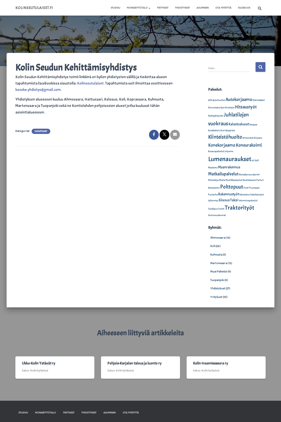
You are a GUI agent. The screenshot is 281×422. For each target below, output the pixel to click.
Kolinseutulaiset (90, 83)
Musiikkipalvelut (233, 180)
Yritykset (162, 7)
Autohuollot (219, 100)
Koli (212, 246)
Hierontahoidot (216, 107)
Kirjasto (258, 138)
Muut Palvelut (218, 271)
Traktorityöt (239, 207)
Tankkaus (213, 208)
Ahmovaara (217, 238)
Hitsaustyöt (246, 107)
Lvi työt (255, 160)
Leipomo (229, 151)
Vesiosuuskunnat (217, 215)
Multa (222, 180)
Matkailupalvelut (223, 174)
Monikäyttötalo (137, 7)
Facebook (244, 7)
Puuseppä (254, 187)
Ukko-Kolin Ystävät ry (38, 363)
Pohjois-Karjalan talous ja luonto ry (135, 363)
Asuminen (202, 7)
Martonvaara (218, 263)
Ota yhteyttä (223, 7)
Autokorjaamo (238, 99)
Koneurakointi (249, 145)
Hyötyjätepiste (215, 115)
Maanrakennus (229, 167)
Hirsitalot (229, 107)
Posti (246, 187)
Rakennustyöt (228, 194)
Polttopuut (231, 187)
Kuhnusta (216, 254)
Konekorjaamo (221, 145)
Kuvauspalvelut (216, 151)
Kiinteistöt (248, 138)
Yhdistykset (182, 7)
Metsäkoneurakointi (249, 174)
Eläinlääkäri (259, 100)
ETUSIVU (115, 7)
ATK (210, 100)
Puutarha (213, 194)
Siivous (224, 200)
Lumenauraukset (229, 159)
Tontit (221, 208)
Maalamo (213, 167)
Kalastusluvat (239, 124)
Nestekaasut (249, 180)
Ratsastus (245, 194)
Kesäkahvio (214, 130)
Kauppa (253, 124)
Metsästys (213, 180)
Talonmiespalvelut (248, 200)
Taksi (234, 200)
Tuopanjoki (217, 280)
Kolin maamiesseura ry (210, 363)
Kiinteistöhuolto (225, 137)
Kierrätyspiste (227, 130)
